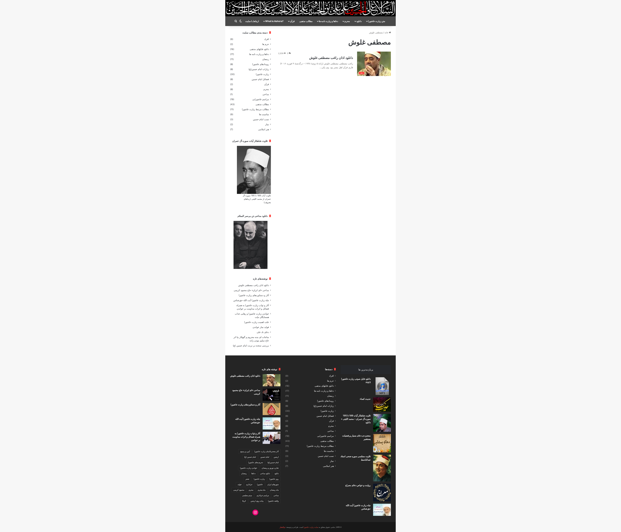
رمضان (265, 59)
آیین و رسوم (245, 451)
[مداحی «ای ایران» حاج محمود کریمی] (271, 395)
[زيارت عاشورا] (310, 8)
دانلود (359, 21)
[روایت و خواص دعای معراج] (382, 492)
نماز (267, 124)
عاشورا (260, 484)
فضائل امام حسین (260, 79)
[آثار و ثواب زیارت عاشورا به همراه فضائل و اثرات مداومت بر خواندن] (271, 438)
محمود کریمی (238, 490)
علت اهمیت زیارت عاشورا (256, 322)
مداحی (265, 94)
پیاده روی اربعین (257, 501)
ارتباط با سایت (252, 21)
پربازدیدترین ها (365, 369)
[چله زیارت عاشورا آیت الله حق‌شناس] (382, 510)
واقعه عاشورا (273, 501)
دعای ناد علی (263, 332)
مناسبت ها (264, 114)
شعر (247, 479)
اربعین (276, 457)
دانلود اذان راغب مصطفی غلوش (331, 58)
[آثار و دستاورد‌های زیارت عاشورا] (271, 409)
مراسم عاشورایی (260, 99)
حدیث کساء (365, 398)
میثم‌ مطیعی (247, 495)
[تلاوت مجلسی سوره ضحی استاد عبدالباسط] (382, 468)
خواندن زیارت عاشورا (248, 468)
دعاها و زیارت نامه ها (328, 21)
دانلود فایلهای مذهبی (259, 49)
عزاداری (249, 484)
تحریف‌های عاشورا (255, 462)
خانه (387, 32)
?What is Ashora (274, 21)
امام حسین (264, 457)
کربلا (244, 501)
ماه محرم (261, 490)
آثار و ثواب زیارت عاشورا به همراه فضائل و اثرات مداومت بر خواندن (246, 436)
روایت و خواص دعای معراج (358, 485)
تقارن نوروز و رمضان (270, 468)
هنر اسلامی (263, 129)
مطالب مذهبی (306, 21)
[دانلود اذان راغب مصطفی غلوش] (271, 380)
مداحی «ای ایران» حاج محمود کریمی (251, 290)
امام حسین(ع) (273, 462)
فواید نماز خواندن (261, 327)
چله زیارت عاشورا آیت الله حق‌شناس (251, 300)
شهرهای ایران (273, 484)
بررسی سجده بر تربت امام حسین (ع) (251, 345)
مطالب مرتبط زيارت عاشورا (255, 109)
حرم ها (265, 44)
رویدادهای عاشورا (260, 64)
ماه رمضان (274, 490)
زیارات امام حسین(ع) (259, 69)
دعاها (253, 473)
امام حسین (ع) (250, 457)
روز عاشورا (274, 479)
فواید (239, 484)
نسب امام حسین (261, 119)
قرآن (292, 21)
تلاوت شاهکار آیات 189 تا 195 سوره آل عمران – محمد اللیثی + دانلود (356, 419)
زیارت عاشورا (262, 74)
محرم (347, 21)
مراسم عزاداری (262, 495)
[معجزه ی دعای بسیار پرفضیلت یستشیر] (382, 443)
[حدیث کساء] (382, 404)
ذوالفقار (282, 527)
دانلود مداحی (265, 473)
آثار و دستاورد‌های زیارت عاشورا (254, 295)
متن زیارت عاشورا (376, 21)
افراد (266, 39)
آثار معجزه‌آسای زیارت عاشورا (266, 451)
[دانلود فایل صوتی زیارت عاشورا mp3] (382, 386)
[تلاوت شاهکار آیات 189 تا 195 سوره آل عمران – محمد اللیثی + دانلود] (382, 423)
